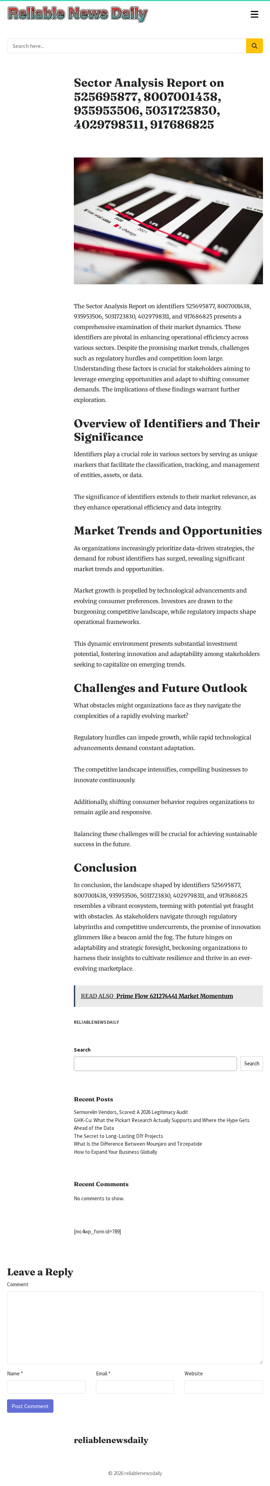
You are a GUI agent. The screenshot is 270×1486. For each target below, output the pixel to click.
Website (194, 1373)
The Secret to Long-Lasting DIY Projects (118, 1136)
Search (82, 1049)
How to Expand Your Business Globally (115, 1151)
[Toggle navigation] (254, 14)
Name (15, 1373)
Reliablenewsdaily (96, 1022)
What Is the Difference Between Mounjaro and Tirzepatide (138, 1143)
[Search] (254, 45)
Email (103, 1373)
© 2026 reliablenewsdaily (135, 1473)
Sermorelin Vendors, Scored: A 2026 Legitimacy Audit (131, 1112)
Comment (17, 1284)
